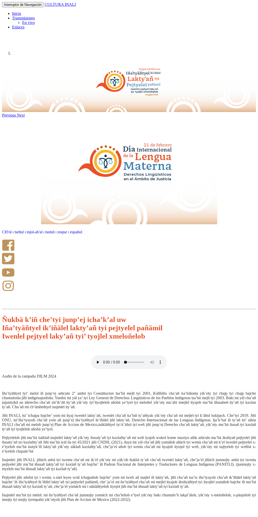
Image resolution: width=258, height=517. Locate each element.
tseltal (19, 232)
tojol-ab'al (34, 232)
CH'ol (7, 232)
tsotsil (49, 232)
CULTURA (55, 4)
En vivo (28, 22)
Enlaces (18, 27)
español (76, 232)
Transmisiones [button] (23, 18)
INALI (70, 4)
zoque (62, 232)
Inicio (16, 13)
